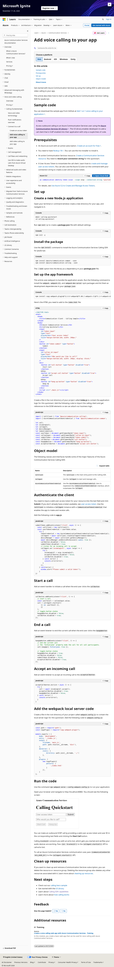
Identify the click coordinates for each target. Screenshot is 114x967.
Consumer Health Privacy (67, 962)
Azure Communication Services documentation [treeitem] (16, 41)
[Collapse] (28, 31)
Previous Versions (20, 962)
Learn (36, 33)
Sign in (108, 19)
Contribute (42, 962)
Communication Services (57, 33)
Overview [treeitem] (9, 101)
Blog (32, 962)
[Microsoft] (4, 19)
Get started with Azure (101, 25)
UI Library (60, 888)
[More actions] (109, 33)
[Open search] (103, 19)
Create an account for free (88, 146)
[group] (74, 179)
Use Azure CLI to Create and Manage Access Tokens (73, 185)
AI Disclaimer (7, 962)
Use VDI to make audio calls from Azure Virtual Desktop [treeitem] (16, 163)
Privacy (51, 962)
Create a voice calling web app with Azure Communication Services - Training (63, 933)
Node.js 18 (57, 150)
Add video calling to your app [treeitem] (17, 142)
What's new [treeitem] (10, 58)
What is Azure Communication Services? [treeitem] (15, 52)
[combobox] (15, 35)
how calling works (61, 894)
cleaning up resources (83, 873)
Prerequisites (41, 73)
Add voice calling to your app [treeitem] (17, 136)
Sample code (40, 70)
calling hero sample (59, 885)
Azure (43, 33)
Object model (41, 79)
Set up (38, 76)
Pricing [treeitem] (8, 66)
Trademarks (97, 962)
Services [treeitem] (9, 62)
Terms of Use (86, 962)
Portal (86, 25)
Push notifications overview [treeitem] (14, 121)
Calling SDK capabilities (58, 891)
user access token (88, 504)
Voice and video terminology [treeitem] (14, 114)
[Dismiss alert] (109, 4)
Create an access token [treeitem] (18, 130)
